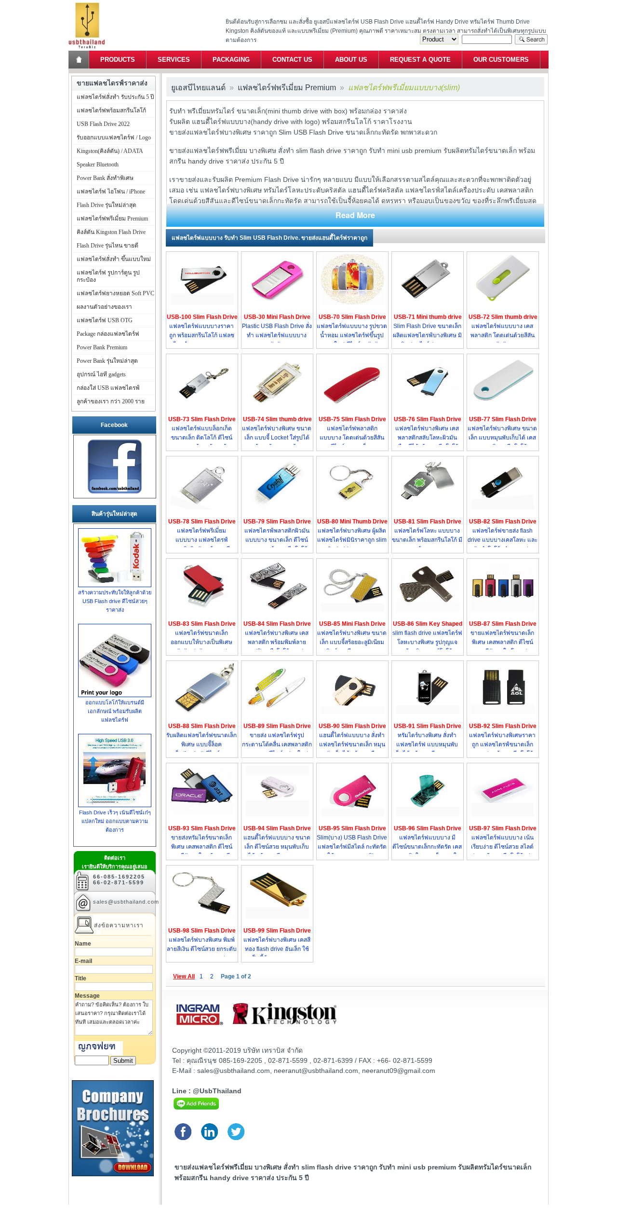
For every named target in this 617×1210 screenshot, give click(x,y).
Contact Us (292, 59)
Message (87, 995)
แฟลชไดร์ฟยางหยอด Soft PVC (115, 293)
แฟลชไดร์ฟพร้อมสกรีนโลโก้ (111, 110)
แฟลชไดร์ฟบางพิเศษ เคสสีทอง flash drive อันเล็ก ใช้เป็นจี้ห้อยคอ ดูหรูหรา (276, 949)
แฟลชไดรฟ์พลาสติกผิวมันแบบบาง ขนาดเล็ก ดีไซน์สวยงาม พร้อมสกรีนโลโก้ (276, 539)
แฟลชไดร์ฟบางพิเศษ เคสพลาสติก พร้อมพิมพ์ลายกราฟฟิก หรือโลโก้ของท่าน (276, 642)
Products (117, 59)
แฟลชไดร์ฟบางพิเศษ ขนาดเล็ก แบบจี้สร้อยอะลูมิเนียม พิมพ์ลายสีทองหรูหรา (352, 642)
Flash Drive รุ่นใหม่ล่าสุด (106, 205)
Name (83, 943)
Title (80, 978)
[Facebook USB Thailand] (115, 493)
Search (531, 39)
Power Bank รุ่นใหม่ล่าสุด (107, 361)
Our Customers (501, 59)
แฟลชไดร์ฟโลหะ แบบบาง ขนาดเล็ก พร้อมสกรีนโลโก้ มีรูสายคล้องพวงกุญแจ (427, 539)
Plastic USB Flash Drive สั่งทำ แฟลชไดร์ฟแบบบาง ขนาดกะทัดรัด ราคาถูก (277, 335)
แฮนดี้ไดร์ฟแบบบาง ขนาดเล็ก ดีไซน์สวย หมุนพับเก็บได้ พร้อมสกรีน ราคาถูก (276, 846)
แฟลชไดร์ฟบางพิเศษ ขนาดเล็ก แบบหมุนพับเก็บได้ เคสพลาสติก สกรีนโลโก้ (502, 437)
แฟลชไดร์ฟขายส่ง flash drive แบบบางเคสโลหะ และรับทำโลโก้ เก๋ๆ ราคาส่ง (502, 539)
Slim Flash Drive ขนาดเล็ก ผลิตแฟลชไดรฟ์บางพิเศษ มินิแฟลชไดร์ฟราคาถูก (427, 335)
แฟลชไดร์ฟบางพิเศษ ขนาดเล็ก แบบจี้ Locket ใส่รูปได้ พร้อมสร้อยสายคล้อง (276, 437)
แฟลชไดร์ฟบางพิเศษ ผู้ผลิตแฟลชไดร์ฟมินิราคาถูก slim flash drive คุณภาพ (352, 539)
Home (79, 60)
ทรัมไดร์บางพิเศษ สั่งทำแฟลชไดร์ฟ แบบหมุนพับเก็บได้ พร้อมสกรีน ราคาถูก (427, 744)
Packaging (231, 59)
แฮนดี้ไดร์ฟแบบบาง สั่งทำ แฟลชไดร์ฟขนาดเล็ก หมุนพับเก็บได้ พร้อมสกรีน (352, 744)
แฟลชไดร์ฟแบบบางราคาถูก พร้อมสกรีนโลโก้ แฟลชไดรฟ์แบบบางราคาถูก (201, 335)
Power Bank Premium (102, 347)
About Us (351, 59)
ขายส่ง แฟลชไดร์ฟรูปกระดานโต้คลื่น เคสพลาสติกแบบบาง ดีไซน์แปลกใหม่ (277, 744)
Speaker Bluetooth (98, 164)
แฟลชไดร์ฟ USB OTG (105, 320)
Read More (355, 214)
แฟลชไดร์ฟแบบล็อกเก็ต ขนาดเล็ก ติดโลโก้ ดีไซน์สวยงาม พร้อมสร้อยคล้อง (202, 437)
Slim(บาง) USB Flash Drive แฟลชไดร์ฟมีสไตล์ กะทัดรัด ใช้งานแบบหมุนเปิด (352, 846)
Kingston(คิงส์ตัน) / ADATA (110, 151)
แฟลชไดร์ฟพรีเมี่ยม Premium (287, 87)
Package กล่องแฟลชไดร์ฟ (108, 333)
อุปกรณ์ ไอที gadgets (101, 374)
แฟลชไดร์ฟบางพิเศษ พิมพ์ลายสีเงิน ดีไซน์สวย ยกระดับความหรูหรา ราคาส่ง (202, 949)
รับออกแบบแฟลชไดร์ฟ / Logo (114, 137)
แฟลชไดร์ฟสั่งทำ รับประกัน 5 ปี (115, 97)
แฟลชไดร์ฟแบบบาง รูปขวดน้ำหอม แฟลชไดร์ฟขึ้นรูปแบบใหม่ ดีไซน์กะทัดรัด (352, 335)
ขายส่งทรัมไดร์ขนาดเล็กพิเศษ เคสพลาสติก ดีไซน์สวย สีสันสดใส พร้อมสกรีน (201, 846)
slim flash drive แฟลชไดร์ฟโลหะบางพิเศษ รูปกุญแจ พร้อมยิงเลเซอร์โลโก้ (427, 642)
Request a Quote (420, 59)
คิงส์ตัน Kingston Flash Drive (111, 232)
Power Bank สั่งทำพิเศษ (105, 178)
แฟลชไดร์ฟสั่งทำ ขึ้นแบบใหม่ (114, 259)
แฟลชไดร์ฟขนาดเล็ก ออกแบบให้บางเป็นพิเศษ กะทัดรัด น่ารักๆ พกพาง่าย (202, 642)
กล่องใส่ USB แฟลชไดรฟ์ (108, 388)
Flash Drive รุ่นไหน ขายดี (107, 245)
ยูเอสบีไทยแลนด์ (198, 87)
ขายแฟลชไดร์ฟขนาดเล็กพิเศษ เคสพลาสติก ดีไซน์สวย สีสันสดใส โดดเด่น (502, 642)
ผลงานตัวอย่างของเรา (104, 306)
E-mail (83, 961)
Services (174, 59)
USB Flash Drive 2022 (103, 124)
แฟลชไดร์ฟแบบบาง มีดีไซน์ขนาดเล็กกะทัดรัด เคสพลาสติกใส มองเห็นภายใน (427, 846)
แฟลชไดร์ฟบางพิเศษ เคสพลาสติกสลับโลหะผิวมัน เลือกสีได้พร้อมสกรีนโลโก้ (427, 437)
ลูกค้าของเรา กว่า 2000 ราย (111, 401)
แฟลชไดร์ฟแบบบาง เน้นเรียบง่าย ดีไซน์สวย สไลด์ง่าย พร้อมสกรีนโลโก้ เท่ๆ (502, 846)
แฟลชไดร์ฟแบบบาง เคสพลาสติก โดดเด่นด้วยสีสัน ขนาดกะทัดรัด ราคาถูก (502, 335)
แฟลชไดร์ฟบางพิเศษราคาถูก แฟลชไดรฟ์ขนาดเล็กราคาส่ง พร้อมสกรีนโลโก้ (502, 744)
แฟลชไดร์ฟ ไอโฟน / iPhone (111, 191)
